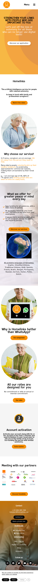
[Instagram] (7, 563)
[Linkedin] (30, 563)
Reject (13, 579)
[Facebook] (13, 563)
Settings (22, 579)
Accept (5, 579)
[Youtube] (25, 563)
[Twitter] (19, 563)
